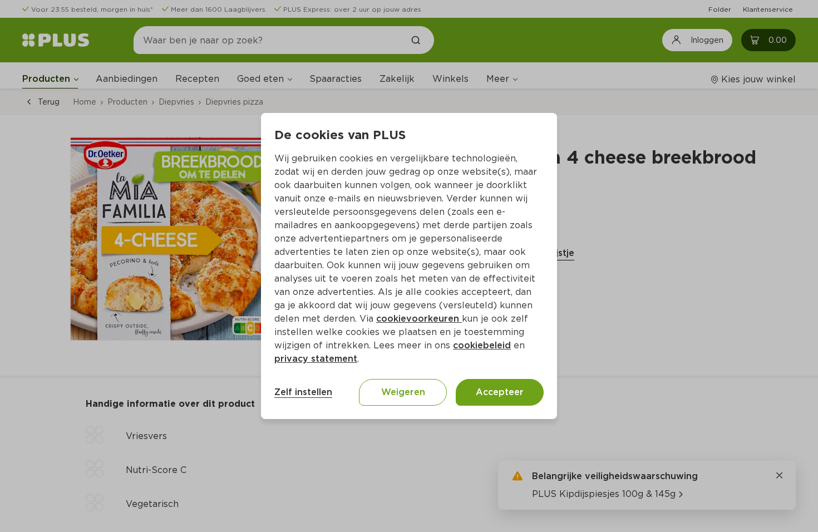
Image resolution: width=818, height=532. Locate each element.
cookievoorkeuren (419, 318)
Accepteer (500, 392)
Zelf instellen (303, 392)
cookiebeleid (482, 345)
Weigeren (403, 392)
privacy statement (315, 358)
